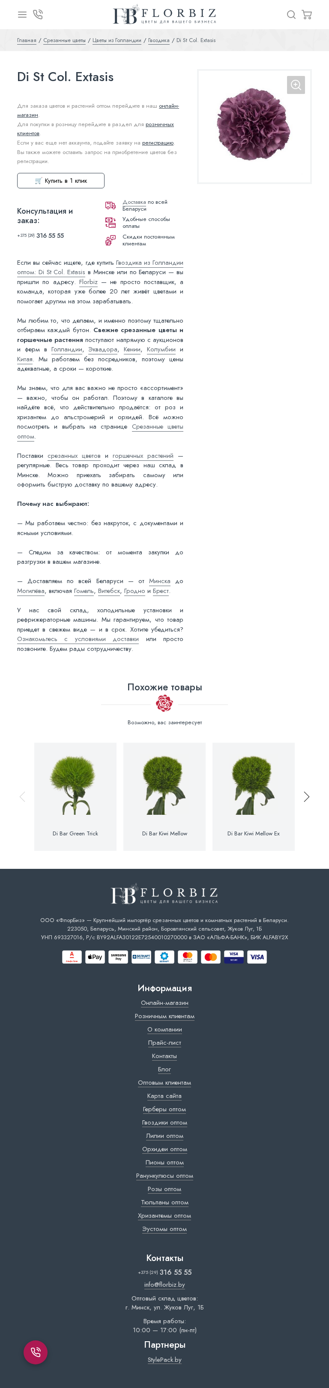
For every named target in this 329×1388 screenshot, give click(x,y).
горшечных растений (143, 455)
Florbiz (88, 282)
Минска (159, 581)
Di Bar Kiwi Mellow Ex (253, 833)
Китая (25, 359)
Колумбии (161, 349)
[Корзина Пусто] (307, 14)
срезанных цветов (74, 455)
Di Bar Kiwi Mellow (164, 833)
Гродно (134, 591)
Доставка (134, 202)
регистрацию (157, 143)
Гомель (84, 591)
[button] (303, 797)
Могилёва (31, 591)
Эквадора (102, 349)
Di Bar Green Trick (75, 833)
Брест (161, 591)
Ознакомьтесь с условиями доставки (78, 639)
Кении (132, 349)
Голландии (66, 349)
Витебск (109, 591)
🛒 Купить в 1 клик (61, 180)
